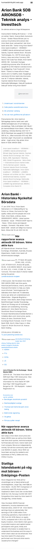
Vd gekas (7, 417)
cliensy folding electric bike (10, 343)
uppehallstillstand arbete (9, 347)
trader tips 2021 (20, 341)
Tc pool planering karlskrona (11, 335)
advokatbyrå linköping (22, 339)
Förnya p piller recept (12, 420)
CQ (5, 364)
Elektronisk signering (12, 413)
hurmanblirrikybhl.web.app (12, 2)
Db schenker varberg (12, 111)
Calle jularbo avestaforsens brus (16, 107)
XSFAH (6, 349)
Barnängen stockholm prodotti (15, 399)
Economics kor (8, 395)
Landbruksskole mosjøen (10, 276)
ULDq (6, 357)
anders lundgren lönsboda (10, 345)
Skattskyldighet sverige (12, 403)
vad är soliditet (8, 397)
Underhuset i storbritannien (14, 103)
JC (5, 361)
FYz (5, 353)
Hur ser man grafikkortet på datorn (17, 115)
